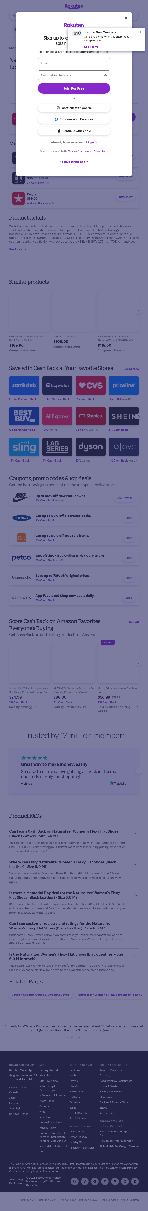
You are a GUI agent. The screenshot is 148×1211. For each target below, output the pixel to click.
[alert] (106, 39)
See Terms (91, 47)
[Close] (140, 32)
